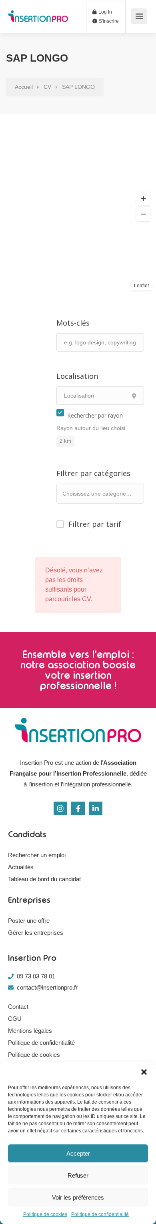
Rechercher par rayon (95, 415)
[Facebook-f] (78, 808)
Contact (18, 1006)
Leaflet (141, 285)
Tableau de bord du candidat (44, 879)
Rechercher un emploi (37, 855)
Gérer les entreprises (35, 932)
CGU (15, 1018)
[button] (144, 1072)
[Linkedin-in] (95, 808)
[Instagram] (60, 808)
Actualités (21, 867)
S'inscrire (108, 21)
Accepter (78, 1153)
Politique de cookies (45, 1214)
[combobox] (100, 494)
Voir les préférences (78, 1197)
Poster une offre (29, 920)
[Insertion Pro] (38, 11)
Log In (104, 12)
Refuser (78, 1175)
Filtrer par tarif (94, 523)
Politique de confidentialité (100, 1214)
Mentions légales (30, 1030)
